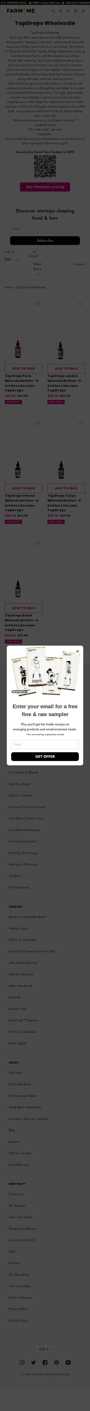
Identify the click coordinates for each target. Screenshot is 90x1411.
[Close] (77, 651)
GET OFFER (45, 756)
